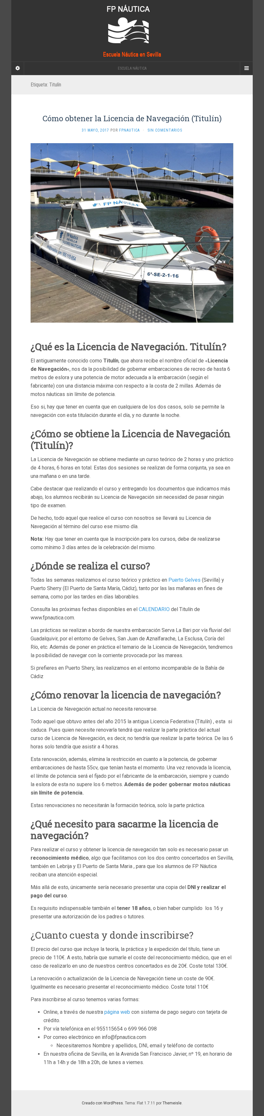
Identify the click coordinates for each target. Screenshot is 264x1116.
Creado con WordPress (102, 1103)
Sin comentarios (164, 130)
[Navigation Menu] (246, 68)
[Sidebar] (17, 68)
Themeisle (172, 1103)
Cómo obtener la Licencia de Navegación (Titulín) (132, 118)
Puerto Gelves (184, 580)
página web (117, 1012)
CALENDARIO (154, 609)
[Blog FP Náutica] (132, 31)
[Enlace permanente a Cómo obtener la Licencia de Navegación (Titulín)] (132, 233)
